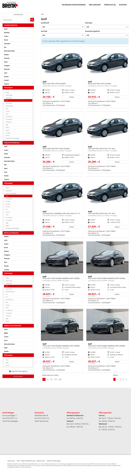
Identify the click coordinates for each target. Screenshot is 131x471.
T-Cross (8, 111)
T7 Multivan (9, 122)
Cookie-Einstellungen (53, 461)
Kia (5, 47)
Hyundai (7, 44)
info (42, 14)
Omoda (6, 58)
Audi (5, 29)
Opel (5, 62)
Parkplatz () (110, 5)
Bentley (6, 33)
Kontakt (123, 5)
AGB (18, 461)
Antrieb (44, 31)
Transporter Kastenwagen (12, 138)
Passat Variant (9, 106)
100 (55, 379)
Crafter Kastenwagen (11, 193)
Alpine (6, 236)
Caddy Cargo (9, 95)
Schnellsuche (18, 14)
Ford (5, 340)
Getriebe (88, 23)
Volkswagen (8, 88)
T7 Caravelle (9, 119)
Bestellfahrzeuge (11, 233)
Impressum (11, 461)
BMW (6, 333)
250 (60, 379)
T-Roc (7, 114)
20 (48, 379)
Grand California (10, 291)
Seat (5, 73)
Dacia (6, 40)
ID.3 (7, 294)
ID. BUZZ (8, 201)
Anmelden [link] (19, 376)
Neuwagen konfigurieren (74, 5)
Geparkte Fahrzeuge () (19, 371)
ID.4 (7, 209)
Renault (7, 69)
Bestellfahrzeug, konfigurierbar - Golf (62, 77)
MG (5, 165)
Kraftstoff (45, 23)
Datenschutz (40, 461)
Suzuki (6, 80)
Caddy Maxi (9, 98)
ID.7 (7, 297)
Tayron (7, 127)
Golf (7, 100)
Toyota (6, 84)
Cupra (6, 36)
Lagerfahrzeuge (10, 25)
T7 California (9, 116)
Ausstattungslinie (92, 31)
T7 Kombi (8, 316)
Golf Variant (9, 103)
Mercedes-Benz (9, 51)
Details (71, 97)
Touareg (8, 133)
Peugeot (7, 66)
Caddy (7, 92)
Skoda (6, 77)
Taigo (7, 124)
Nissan (6, 55)
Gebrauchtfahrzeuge (12, 326)
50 (51, 379)
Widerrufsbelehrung (28, 461)
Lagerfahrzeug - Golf (62, 273)
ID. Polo (8, 207)
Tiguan (7, 130)
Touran (7, 135)
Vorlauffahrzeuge (11, 143)
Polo (7, 108)
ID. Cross (8, 204)
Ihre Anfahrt (95, 5)
